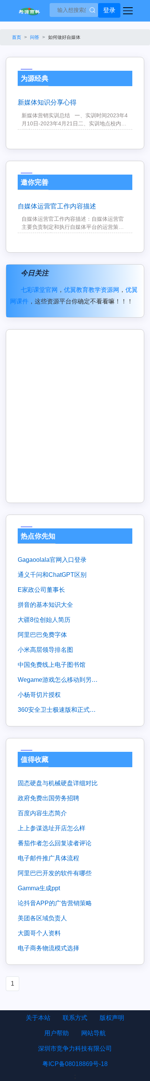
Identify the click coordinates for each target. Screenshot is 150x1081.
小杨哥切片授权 (39, 694)
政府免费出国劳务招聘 (48, 798)
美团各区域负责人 (42, 918)
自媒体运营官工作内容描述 (57, 206)
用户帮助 (56, 1033)
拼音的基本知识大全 (45, 604)
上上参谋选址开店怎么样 (51, 828)
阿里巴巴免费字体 (42, 634)
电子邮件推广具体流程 (48, 858)
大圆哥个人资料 (39, 933)
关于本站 (38, 1017)
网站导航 (93, 1033)
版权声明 (112, 1017)
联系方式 (75, 1017)
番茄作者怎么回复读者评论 (55, 843)
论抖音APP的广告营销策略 (55, 903)
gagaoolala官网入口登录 (52, 559)
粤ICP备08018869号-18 (75, 1064)
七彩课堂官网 (39, 289)
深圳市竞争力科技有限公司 (75, 1048)
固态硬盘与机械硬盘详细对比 (58, 783)
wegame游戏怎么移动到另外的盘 (58, 679)
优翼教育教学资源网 (91, 289)
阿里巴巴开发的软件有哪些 (55, 873)
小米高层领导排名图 (45, 649)
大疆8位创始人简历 (44, 619)
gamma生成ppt (39, 888)
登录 (109, 10)
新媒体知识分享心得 (47, 102)
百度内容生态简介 (42, 813)
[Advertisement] (75, 416)
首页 (16, 37)
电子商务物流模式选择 (48, 948)
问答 (34, 37)
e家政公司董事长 (41, 589)
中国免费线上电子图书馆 (51, 664)
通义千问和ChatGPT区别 (52, 574)
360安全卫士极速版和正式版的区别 (58, 709)
